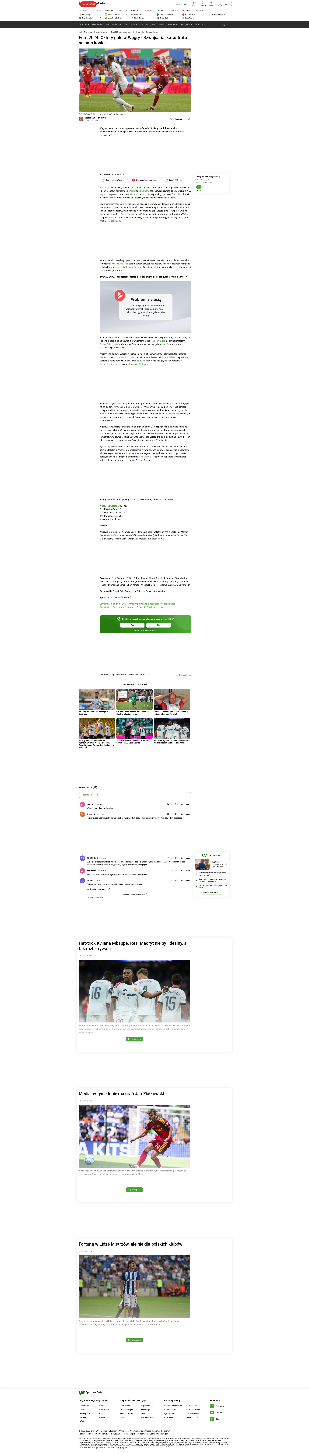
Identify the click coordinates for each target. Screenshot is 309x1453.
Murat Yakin (122, 263)
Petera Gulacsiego (109, 344)
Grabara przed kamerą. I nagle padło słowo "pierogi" (212, 874)
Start (80, 32)
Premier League (126, 1409)
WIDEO (162, 24)
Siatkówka (116, 24)
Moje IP (133, 1434)
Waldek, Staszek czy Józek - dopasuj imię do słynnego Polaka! (171, 713)
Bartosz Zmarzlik (193, 1409)
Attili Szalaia (114, 221)
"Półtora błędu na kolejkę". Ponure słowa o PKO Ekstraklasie (132, 742)
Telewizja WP (115, 1434)
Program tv (103, 1434)
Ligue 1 (123, 1417)
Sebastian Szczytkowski (95, 118)
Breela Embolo (144, 456)
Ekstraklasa (125, 1406)
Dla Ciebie (84, 24)
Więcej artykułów (210, 892)
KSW (82, 1421)
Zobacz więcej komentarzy (134, 894)
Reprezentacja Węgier (101, 32)
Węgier (132, 191)
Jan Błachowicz (193, 1413)
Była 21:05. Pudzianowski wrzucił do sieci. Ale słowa (219, 864)
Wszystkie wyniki (218, 14)
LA (203, 24)
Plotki (125, 1434)
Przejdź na (87, 4)
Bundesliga (145, 1409)
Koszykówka (186, 24)
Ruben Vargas (158, 341)
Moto (197, 24)
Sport (152, 1434)
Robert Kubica (170, 1409)
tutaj (125, 1448)
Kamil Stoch (191, 1406)
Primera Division (126, 1413)
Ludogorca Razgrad (132, 267)
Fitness (83, 1417)
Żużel (126, 24)
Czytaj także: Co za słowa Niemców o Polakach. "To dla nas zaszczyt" (133, 607)
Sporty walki (151, 24)
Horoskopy (92, 1434)
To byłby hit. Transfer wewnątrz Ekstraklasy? (93, 713)
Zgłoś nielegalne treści (95, 897)
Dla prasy (113, 1431)
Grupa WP (95, 1431)
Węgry (103, 506)
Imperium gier (162, 1434)
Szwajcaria (113, 506)
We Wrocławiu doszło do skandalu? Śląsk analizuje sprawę (132, 713)
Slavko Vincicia (128, 214)
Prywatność (123, 1431)
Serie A (144, 1413)
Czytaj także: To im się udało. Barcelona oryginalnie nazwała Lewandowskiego (137, 603)
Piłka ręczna (173, 24)
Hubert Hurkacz (193, 1417)
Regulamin (165, 1431)
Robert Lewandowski (173, 1406)
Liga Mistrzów (147, 1406)
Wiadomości (143, 1434)
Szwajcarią (144, 191)
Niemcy (133, 194)
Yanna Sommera (126, 357)
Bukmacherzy (137, 24)
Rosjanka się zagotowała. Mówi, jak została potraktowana (212, 880)
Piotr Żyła (168, 1417)
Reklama (156, 1431)
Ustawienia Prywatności (140, 1431)
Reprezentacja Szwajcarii (137, 675)
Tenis (107, 24)
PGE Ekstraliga (147, 1417)
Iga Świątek (169, 1413)
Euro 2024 (104, 187)
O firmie (104, 1431)
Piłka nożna (97, 24)
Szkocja (146, 194)
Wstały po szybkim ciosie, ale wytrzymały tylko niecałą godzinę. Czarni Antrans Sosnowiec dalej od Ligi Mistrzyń (96, 744)
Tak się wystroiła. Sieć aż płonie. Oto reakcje (213, 887)
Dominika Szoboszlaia (139, 364)
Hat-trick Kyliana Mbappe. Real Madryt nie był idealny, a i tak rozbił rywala (171, 742)
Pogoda (82, 1434)
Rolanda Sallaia (167, 357)
